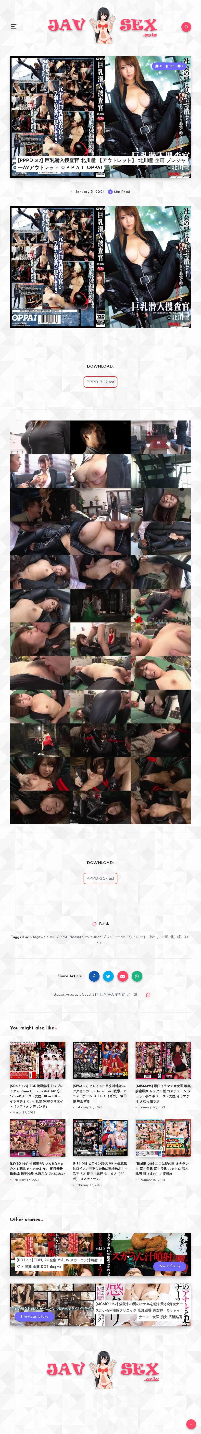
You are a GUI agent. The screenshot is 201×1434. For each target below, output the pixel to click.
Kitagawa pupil (42, 937)
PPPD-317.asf (100, 382)
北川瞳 (175, 937)
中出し (154, 937)
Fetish (104, 924)
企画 (164, 937)
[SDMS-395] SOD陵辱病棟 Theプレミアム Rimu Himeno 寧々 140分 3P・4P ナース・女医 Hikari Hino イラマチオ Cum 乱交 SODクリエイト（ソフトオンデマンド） (36, 1096)
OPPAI (62, 937)
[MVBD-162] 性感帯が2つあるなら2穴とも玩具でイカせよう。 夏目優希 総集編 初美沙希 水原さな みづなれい (37, 1169)
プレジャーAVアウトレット (125, 937)
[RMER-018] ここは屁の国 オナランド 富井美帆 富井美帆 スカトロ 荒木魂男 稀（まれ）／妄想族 (162, 1169)
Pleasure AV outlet (85, 937)
